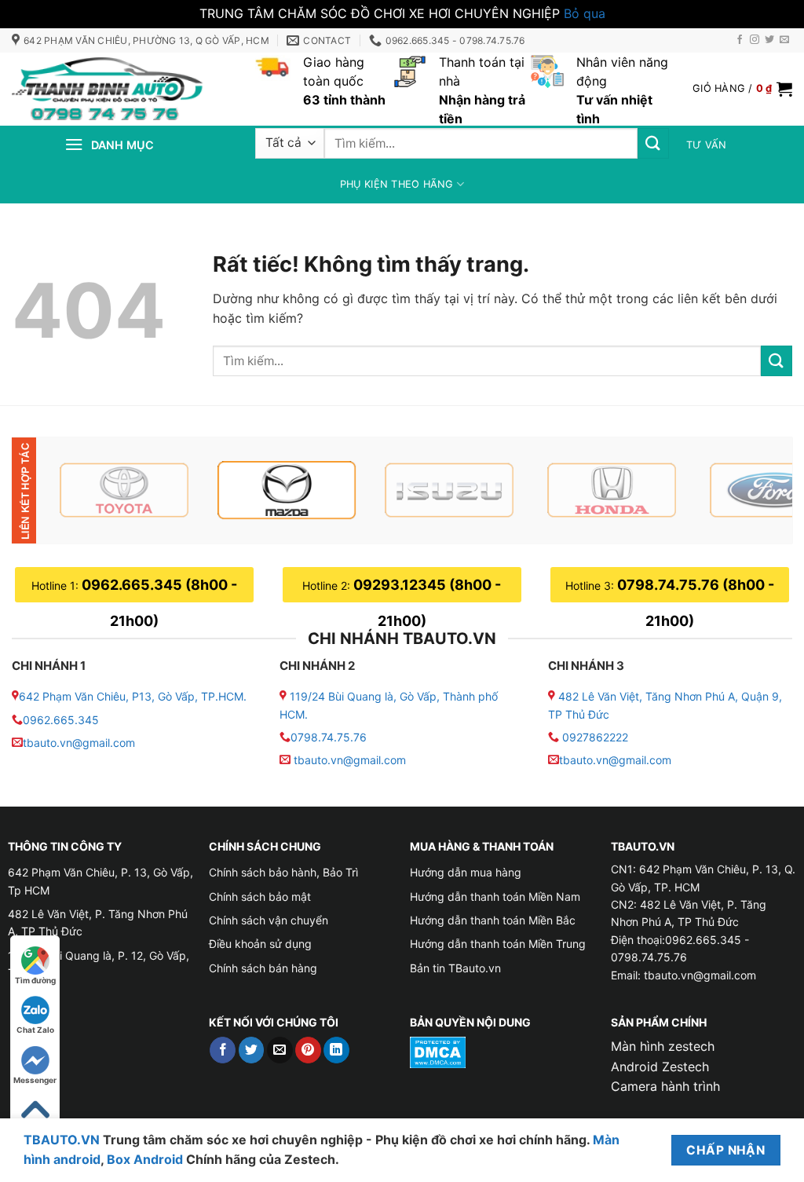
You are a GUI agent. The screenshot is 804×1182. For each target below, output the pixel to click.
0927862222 (595, 737)
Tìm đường (35, 980)
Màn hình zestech (662, 1046)
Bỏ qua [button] (584, 13)
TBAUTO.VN (62, 1139)
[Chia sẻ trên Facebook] (223, 1050)
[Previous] (78, 489)
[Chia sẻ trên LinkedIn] (336, 1050)
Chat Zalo (35, 1029)
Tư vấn (706, 145)
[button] (742, 88)
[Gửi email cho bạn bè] (280, 1050)
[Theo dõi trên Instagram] (754, 40)
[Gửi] (653, 143)
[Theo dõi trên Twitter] (769, 40)
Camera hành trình (665, 1086)
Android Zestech (660, 1066)
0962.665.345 (61, 719)
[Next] (758, 489)
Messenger (35, 1080)
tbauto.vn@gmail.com (79, 742)
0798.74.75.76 (329, 737)
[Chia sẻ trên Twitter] (252, 1050)
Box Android (146, 1159)
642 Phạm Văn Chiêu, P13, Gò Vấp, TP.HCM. (133, 696)
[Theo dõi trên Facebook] (739, 40)
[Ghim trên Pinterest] (308, 1050)
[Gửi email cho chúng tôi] (784, 40)
